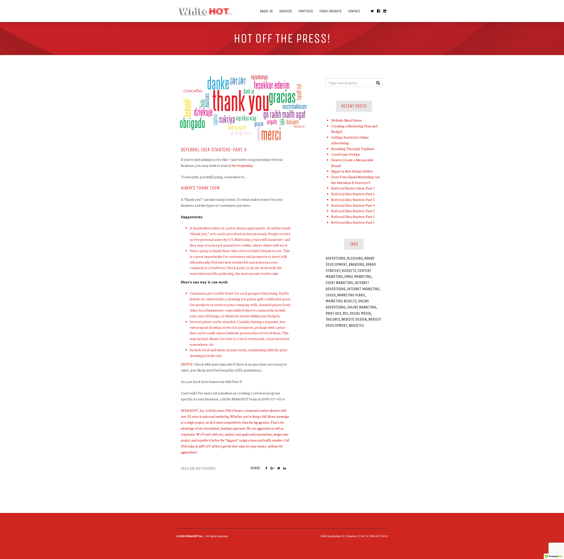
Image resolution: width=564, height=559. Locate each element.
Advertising (336, 258)
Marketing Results (341, 301)
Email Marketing (357, 276)
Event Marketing (339, 282)
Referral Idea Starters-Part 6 (353, 193)
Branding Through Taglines (352, 148)
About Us (266, 11)
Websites (356, 325)
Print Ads (333, 313)
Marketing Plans (351, 295)
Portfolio (306, 11)
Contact (354, 11)
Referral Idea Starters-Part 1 (353, 222)
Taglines (333, 319)
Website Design (354, 319)
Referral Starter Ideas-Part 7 (353, 187)
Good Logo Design (345, 153)
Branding (356, 264)
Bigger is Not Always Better (352, 170)
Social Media (360, 313)
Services (285, 11)
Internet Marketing (363, 288)
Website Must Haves (346, 120)
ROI (345, 313)
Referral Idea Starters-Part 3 (353, 210)
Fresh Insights (330, 11)
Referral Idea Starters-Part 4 (353, 205)
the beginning (242, 165)
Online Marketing (361, 307)
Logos (331, 295)
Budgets (349, 270)
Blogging (355, 258)
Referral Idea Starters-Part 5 (353, 199)
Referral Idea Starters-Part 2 (353, 216)
